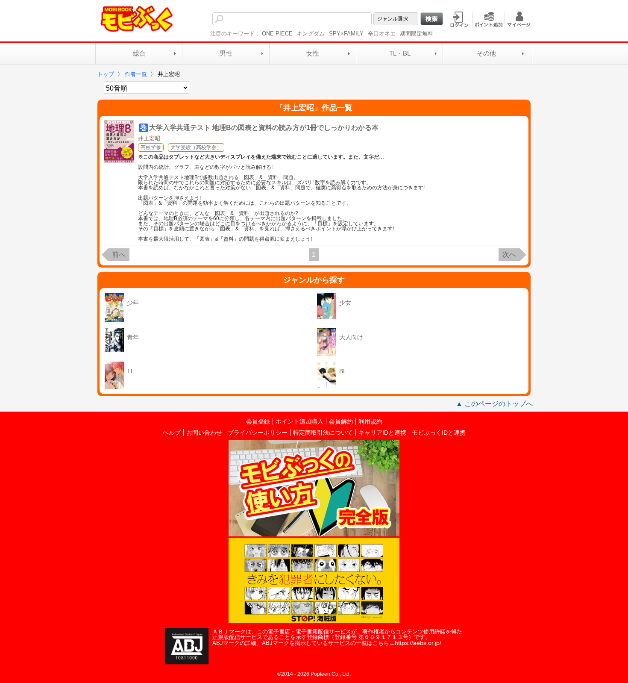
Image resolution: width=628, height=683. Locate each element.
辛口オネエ (382, 33)
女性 (312, 53)
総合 (139, 53)
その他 (486, 53)
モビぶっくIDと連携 (439, 432)
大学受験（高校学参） (196, 147)
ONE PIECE (277, 33)
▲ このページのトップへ (494, 403)
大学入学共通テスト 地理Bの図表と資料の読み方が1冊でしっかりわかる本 (264, 127)
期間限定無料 (416, 33)
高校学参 (151, 147)
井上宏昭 (149, 138)
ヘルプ (172, 432)
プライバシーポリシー (258, 432)
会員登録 (258, 421)
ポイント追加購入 (299, 421)
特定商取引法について (323, 432)
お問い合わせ (204, 432)
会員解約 (341, 421)
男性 (226, 53)
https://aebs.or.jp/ (418, 642)
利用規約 (370, 421)
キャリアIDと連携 (382, 432)
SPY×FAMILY (346, 33)
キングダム (311, 33)
